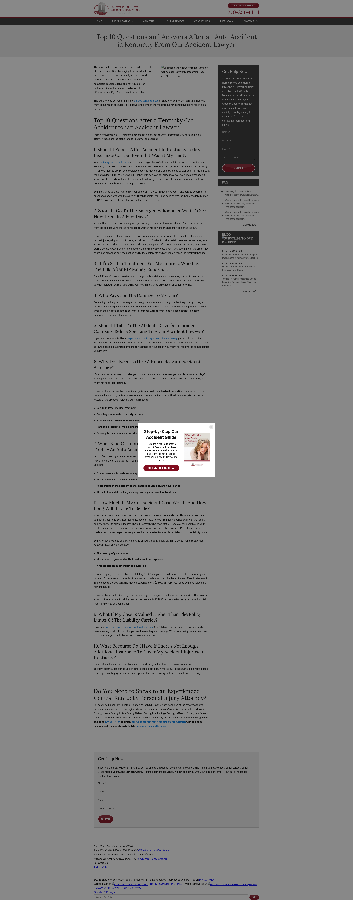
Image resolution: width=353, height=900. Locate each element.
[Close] (211, 427)
